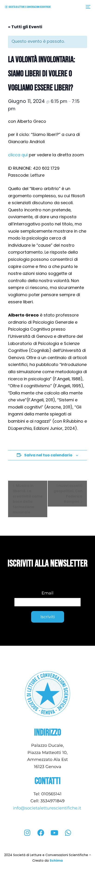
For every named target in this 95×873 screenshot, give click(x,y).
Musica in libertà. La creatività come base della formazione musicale (27, 499)
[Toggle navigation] (76, 7)
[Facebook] (40, 832)
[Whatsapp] (68, 832)
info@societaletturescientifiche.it (47, 808)
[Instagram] (27, 832)
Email (47, 593)
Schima (56, 860)
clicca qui (18, 155)
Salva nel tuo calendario (48, 455)
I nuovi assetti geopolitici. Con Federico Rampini (67, 493)
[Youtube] (54, 832)
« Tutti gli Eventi (25, 27)
